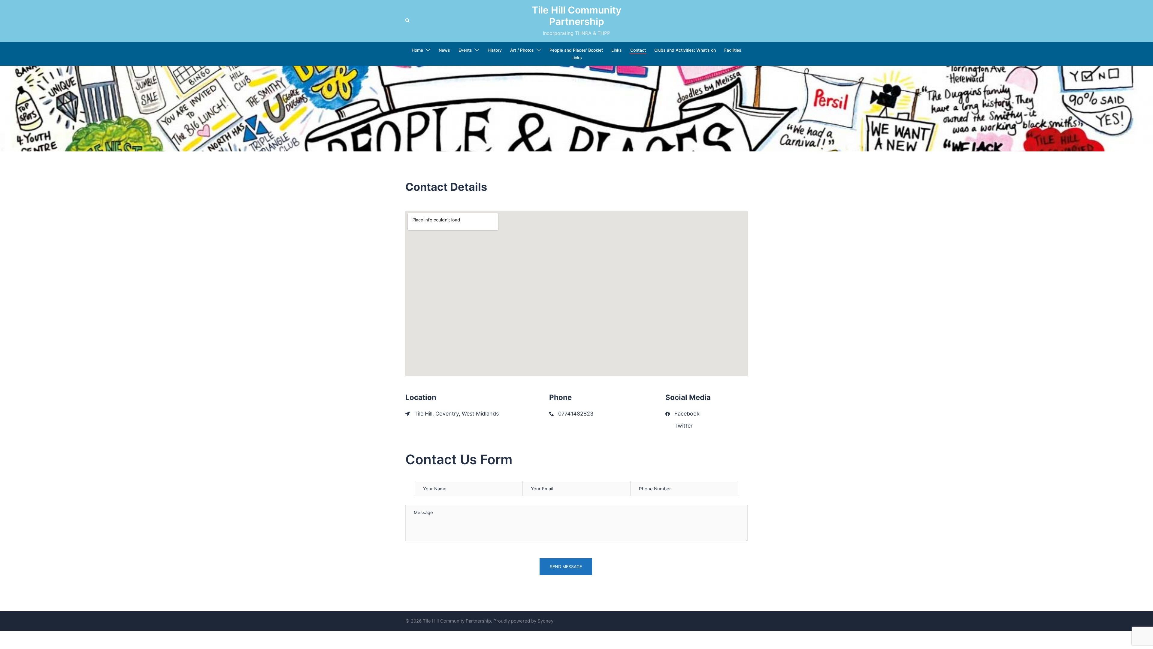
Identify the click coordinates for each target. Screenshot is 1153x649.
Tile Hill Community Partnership (576, 15)
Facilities (732, 50)
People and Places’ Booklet (576, 50)
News (444, 50)
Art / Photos (522, 50)
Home (417, 50)
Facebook (687, 413)
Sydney (545, 621)
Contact (638, 50)
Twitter (683, 425)
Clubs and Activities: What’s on (685, 50)
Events (465, 50)
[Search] (407, 20)
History (495, 50)
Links (616, 50)
